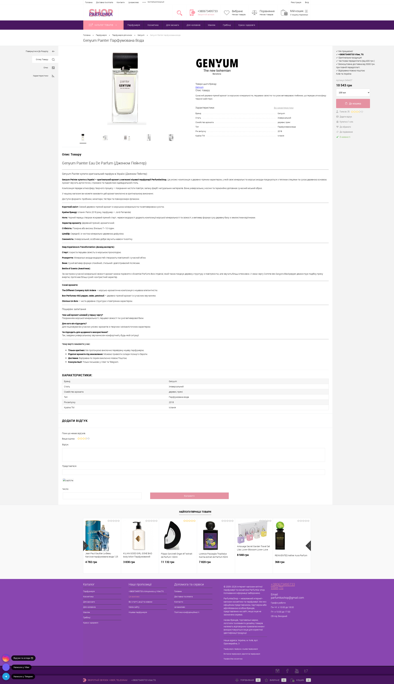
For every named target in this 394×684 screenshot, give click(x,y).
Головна (88, 2)
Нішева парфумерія (138, 612)
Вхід (307, 2)
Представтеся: (69, 466)
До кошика (355, 103)
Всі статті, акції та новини (140, 601)
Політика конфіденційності (186, 612)
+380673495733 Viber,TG (283, 586)
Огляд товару (42, 59)
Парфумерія (133, 25)
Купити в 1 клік (346, 121)
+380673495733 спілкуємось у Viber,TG (146, 591)
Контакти (121, 2)
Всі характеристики (283, 107)
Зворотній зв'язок (206, 14)
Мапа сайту (134, 607)
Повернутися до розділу (37, 51)
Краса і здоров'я (246, 25)
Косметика (153, 25)
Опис (46, 67)
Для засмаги (172, 25)
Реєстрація (296, 2)
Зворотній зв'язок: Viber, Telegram (107, 680)
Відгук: (65, 444)
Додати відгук (346, 116)
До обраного (345, 126)
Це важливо (133, 2)
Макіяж (211, 25)
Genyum (199, 87)
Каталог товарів (104, 25)
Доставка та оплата (104, 2)
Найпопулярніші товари (195, 511)
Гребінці (227, 25)
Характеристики (40, 75)
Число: (65, 488)
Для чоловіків (193, 25)
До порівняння (346, 131)
